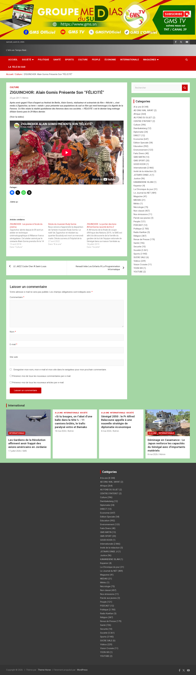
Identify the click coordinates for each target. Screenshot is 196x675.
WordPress (82, 670)
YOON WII (138, 268)
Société (26, 59)
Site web (14, 357)
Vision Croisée (140, 264)
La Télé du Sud (16, 67)
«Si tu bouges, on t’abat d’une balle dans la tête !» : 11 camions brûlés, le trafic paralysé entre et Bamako (73, 422)
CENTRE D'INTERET (143, 121)
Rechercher (185, 88)
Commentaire (17, 297)
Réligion (137, 236)
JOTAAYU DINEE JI (142, 175)
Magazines (149, 59)
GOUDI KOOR (140, 164)
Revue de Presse (141, 239)
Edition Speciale (141, 142)
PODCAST (138, 225)
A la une (137, 107)
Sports (69, 59)
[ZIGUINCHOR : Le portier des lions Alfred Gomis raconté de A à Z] (106, 235)
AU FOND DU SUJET (143, 117)
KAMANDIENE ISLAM (143, 182)
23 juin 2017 (15, 98)
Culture (83, 59)
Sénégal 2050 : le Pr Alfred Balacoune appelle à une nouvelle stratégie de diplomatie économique (118, 422)
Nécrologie (139, 207)
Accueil (13, 59)
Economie (138, 139)
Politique (43, 59)
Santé (57, 59)
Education (138, 146)
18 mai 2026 (60, 431)
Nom (13, 331)
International (16, 405)
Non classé (139, 210)
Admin (25, 98)
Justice (137, 178)
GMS (25, 451)
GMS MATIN (139, 157)
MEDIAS (137, 200)
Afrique (137, 114)
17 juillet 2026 (14, 451)
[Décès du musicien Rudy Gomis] (67, 234)
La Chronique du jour (143, 189)
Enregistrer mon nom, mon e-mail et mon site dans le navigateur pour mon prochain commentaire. (60, 369)
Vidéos (137, 261)
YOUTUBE (138, 271)
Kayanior (138, 185)
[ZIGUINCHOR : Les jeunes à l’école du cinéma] (29, 235)
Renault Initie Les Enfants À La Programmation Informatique (98, 268)
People (96, 59)
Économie (110, 59)
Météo (137, 203)
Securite (137, 246)
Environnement (141, 150)
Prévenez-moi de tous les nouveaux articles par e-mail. (38, 382)
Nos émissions (141, 214)
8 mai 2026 (106, 431)
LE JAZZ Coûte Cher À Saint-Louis (29, 266)
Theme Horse (44, 670)
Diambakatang (140, 128)
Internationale (129, 59)
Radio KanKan (140, 232)
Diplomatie (138, 132)
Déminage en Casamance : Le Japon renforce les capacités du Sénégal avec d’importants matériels (166, 445)
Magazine (138, 196)
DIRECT (137, 135)
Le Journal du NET (142, 193)
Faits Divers (139, 153)
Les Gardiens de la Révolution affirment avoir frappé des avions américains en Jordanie (27, 443)
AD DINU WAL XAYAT (143, 110)
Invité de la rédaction (143, 171)
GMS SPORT (139, 160)
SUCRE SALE (140, 257)
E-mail (13, 344)
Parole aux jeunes (142, 218)
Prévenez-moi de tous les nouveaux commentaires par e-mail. (41, 376)
